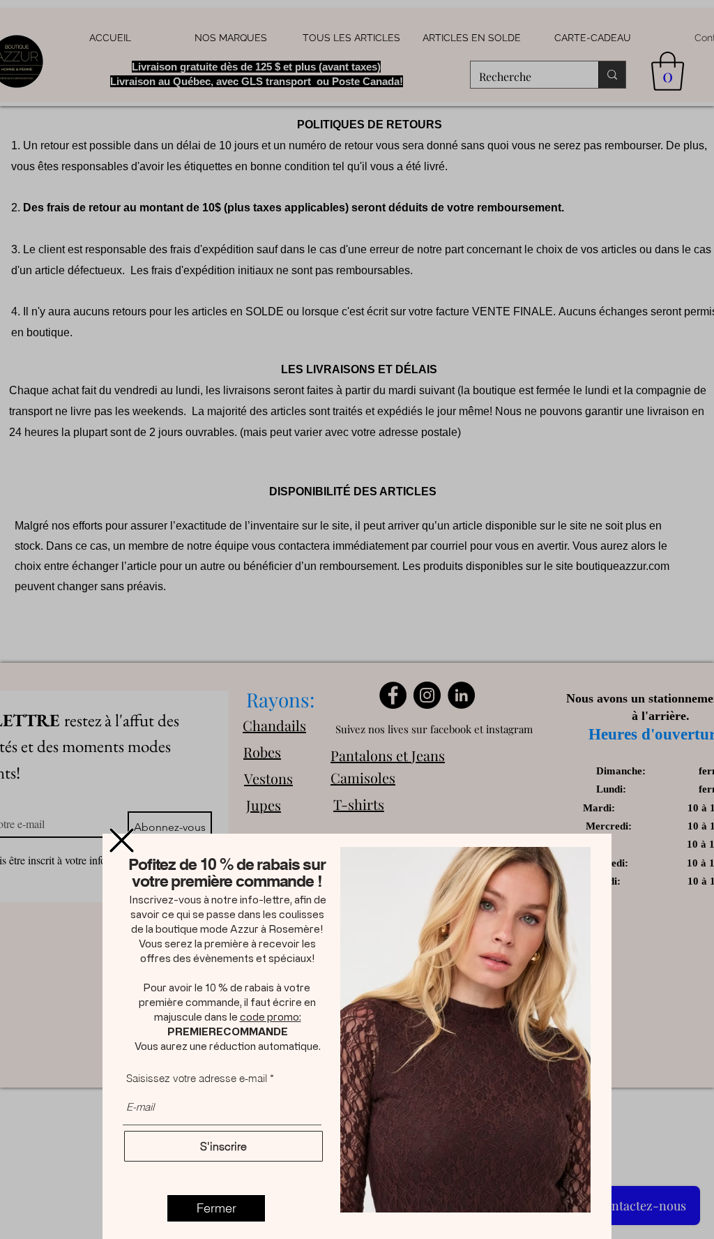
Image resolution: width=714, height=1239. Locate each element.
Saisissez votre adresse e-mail (196, 1078)
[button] (121, 840)
